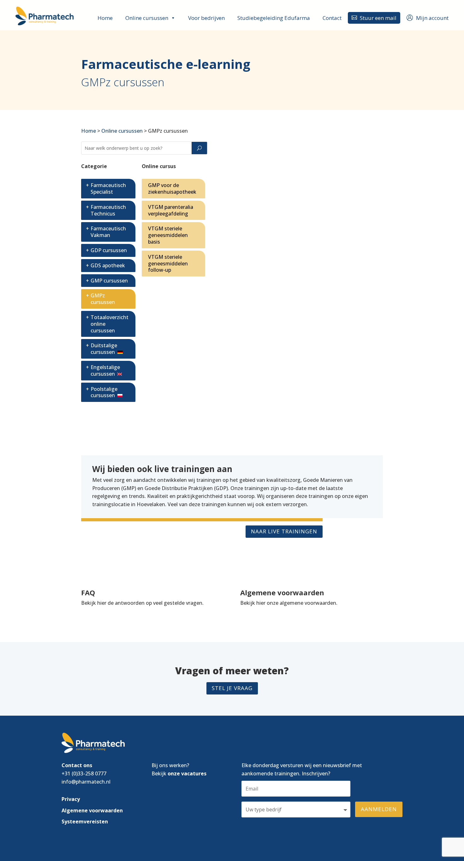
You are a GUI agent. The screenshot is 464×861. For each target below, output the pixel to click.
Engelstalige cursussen (105, 370)
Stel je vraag (232, 688)
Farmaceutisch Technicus (108, 210)
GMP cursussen (109, 280)
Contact (332, 17)
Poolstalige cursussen (104, 392)
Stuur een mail (374, 17)
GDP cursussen (109, 250)
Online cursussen (146, 17)
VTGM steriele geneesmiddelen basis (168, 235)
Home (105, 17)
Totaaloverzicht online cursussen (109, 324)
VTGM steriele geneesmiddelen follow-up (168, 263)
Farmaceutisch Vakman (108, 232)
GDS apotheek (108, 265)
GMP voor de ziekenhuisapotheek (172, 188)
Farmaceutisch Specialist (108, 188)
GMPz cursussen (103, 299)
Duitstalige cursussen (104, 348)
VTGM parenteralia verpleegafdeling (170, 210)
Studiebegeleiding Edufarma (273, 17)
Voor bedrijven (206, 17)
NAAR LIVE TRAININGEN (284, 531)
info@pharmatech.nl (86, 781)
